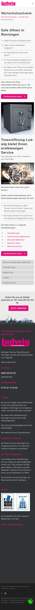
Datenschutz (5, 588)
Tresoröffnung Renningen (9, 17)
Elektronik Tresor (13, 243)
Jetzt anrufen (18, 308)
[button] (33, 4)
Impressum (25, 586)
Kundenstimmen (9, 282)
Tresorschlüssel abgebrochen (18, 236)
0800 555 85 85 (8, 372)
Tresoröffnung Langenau (16, 600)
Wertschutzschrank (14, 246)
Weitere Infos (8, 272)
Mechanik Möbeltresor (15, 239)
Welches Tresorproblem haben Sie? (17, 262)
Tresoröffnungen (23, 17)
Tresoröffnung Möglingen (16, 602)
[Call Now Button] (30, 601)
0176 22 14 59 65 (9, 387)
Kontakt (6, 277)
